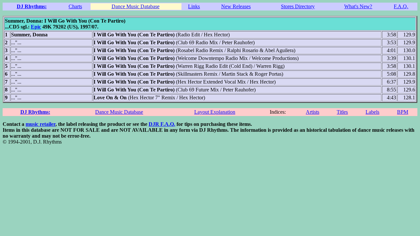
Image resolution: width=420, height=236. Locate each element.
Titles (342, 112)
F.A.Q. (401, 6)
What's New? (358, 6)
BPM (402, 112)
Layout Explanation (214, 112)
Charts (75, 6)
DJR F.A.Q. (162, 124)
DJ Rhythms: (32, 6)
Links (194, 6)
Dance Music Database (135, 6)
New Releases (236, 6)
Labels (372, 112)
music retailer (40, 124)
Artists (312, 112)
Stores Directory (298, 6)
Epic (36, 27)
